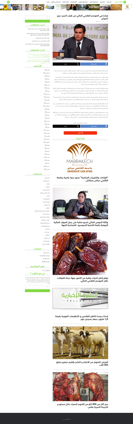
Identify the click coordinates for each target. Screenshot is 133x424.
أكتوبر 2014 (46, 136)
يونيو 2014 (47, 148)
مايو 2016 (47, 79)
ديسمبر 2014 (46, 130)
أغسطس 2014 (46, 142)
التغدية (47, 196)
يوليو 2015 (47, 109)
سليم (49, 55)
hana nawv (47, 54)
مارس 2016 (46, 85)
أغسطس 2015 (46, 106)
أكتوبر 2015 (46, 100)
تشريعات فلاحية (46, 214)
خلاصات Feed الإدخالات (44, 255)
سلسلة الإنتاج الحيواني (83, 2)
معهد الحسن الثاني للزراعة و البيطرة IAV (35, 54)
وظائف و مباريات (45, 244)
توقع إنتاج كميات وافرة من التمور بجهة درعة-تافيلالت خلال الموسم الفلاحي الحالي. (37, 45)
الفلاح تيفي (119, 2)
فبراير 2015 (47, 124)
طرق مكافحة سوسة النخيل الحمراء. (42, 38)
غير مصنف (47, 232)
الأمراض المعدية (46, 190)
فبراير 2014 (47, 160)
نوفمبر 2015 (46, 97)
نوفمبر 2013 (46, 169)
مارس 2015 (46, 121)
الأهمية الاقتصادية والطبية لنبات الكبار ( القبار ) (37, 60)
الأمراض (47, 187)
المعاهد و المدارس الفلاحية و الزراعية (42, 211)
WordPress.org (45, 261)
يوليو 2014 (47, 145)
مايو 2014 (47, 151)
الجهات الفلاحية (46, 202)
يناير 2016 (47, 91)
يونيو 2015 (47, 112)
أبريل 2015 (47, 118)
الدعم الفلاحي (46, 205)
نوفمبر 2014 (46, 133)
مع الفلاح (47, 235)
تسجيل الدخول (46, 252)
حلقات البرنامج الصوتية (44, 217)
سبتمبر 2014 (46, 139)
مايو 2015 (47, 115)
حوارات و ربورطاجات (45, 220)
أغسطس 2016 (46, 73)
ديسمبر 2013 (46, 166)
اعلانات (48, 2)
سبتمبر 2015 (46, 103)
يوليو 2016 (47, 76)
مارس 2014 (46, 157)
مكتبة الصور (102, 2)
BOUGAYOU (47, 57)
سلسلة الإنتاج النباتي (94, 2)
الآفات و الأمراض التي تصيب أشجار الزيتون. (40, 41)
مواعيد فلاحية (46, 241)
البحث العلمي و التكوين (56, 2)
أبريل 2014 (47, 154)
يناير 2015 (47, 127)
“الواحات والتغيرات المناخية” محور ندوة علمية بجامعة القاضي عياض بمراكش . (38, 29)
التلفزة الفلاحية (74, 2)
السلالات (47, 208)
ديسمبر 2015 (46, 94)
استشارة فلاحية (66, 2)
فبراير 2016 (47, 88)
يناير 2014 (47, 163)
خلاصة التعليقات (45, 258)
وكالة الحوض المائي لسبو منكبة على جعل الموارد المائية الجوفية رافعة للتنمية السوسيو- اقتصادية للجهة (38, 34)
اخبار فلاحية (109, 2)
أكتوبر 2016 (46, 70)
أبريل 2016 (47, 82)
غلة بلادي (47, 229)
